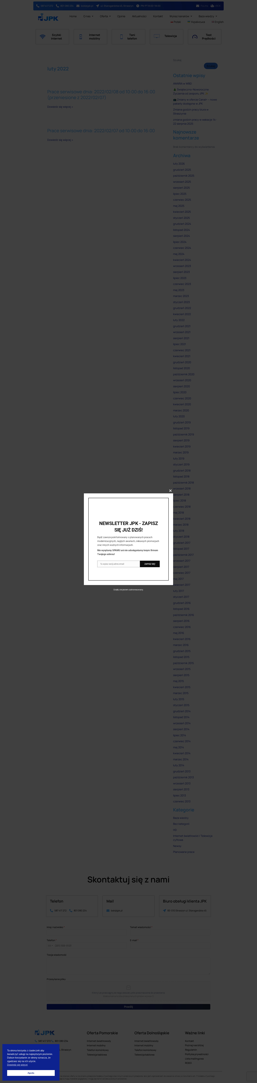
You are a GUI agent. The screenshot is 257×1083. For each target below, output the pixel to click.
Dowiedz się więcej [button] (17, 1065)
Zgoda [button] (31, 1073)
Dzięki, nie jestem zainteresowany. (128, 589)
